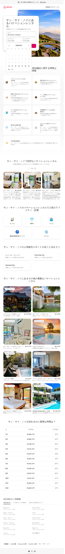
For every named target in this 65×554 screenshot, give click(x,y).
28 (25, 66)
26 (19, 66)
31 (12, 69)
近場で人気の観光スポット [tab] (36, 502)
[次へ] (35, 168)
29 (28, 66)
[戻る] (28, 168)
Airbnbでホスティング (52, 7)
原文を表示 (43, 2)
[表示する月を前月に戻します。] (9, 45)
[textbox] (14, 41)
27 (22, 66)
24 (12, 66)
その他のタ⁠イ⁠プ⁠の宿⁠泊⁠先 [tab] (19, 502)
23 (9, 66)
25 (15, 66)
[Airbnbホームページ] (7, 7)
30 (9, 69)
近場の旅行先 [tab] (6, 502)
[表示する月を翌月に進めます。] (28, 45)
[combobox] (21, 35)
